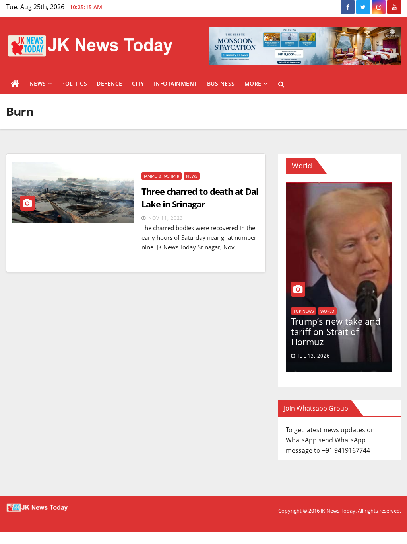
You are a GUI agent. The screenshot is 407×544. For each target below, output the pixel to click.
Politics (74, 83)
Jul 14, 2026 (347, 355)
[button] (281, 84)
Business (221, 83)
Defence (109, 83)
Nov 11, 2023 (165, 218)
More (253, 83)
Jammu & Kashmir (161, 176)
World (372, 300)
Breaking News (343, 300)
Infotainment (176, 83)
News (37, 83)
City (138, 83)
